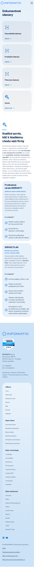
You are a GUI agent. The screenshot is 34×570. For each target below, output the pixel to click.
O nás (7, 391)
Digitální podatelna (10, 436)
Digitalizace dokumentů (12, 428)
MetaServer (8, 462)
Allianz (7, 499)
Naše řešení (8, 395)
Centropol (8, 495)
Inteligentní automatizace (12, 439)
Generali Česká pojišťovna (12, 503)
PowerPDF (8, 484)
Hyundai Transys (10, 529)
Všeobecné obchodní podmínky (11, 552)
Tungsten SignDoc (10, 477)
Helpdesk (8, 413)
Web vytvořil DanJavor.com (10, 556)
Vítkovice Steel (9, 522)
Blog (6, 406)
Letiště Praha (9, 510)
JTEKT (7, 525)
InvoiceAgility (9, 458)
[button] (31, 3)
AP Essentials (9, 465)
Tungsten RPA (9, 473)
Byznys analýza (9, 432)
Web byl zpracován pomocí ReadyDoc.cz (13, 559)
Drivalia (7, 518)
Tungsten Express (10, 469)
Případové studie (10, 398)
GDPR (4, 548)
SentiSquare (9, 480)
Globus (7, 507)
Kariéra (7, 402)
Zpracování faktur (10, 424)
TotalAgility (8, 454)
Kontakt (7, 410)
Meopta (7, 514)
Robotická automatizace (12, 443)
